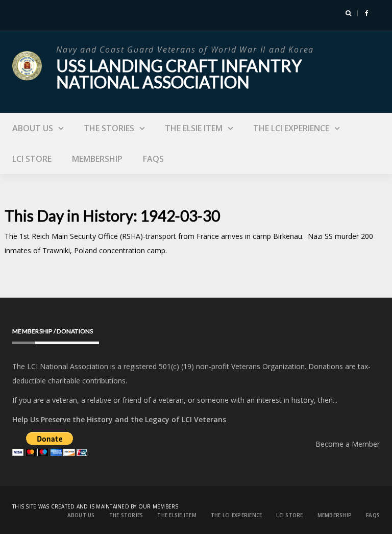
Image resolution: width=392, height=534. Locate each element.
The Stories (109, 128)
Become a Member (347, 444)
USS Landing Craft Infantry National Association (179, 74)
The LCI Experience (291, 128)
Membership (97, 158)
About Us (32, 128)
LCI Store (32, 158)
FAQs (153, 158)
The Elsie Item (194, 128)
